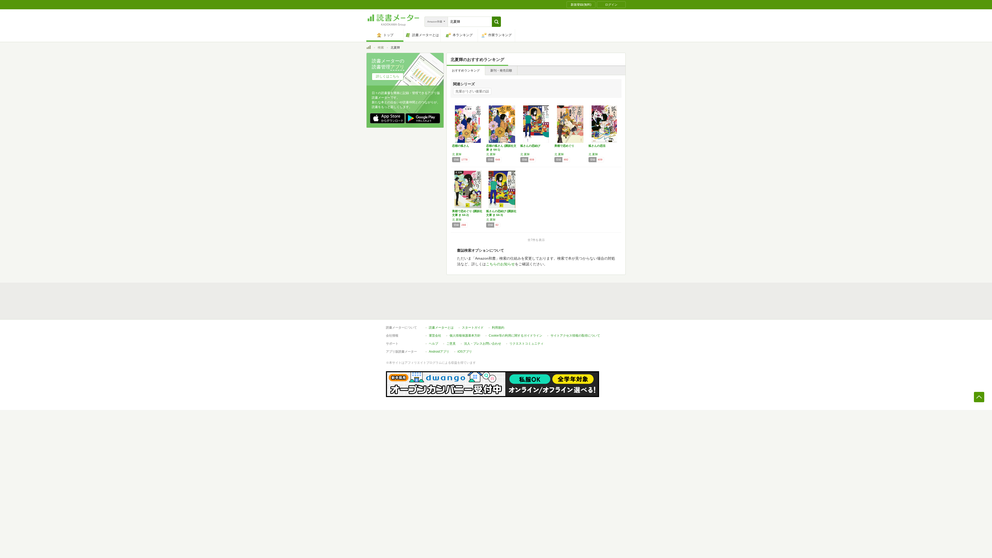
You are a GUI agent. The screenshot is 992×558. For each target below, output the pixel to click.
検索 (381, 47)
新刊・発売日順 (501, 70)
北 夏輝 (456, 154)
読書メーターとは (441, 327)
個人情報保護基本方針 (465, 335)
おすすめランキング (466, 70)
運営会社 (435, 335)
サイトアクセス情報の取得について (575, 335)
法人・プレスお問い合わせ (482, 343)
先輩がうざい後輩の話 (472, 91)
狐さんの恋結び (530, 145)
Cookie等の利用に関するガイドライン (515, 335)
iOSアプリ (465, 351)
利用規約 (498, 327)
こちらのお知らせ (500, 264)
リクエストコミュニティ (526, 343)
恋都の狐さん (460, 145)
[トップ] (368, 48)
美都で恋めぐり (564, 145)
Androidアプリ (439, 351)
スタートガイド (473, 327)
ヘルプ (433, 343)
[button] (496, 22)
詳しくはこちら (387, 76)
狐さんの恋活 (597, 145)
